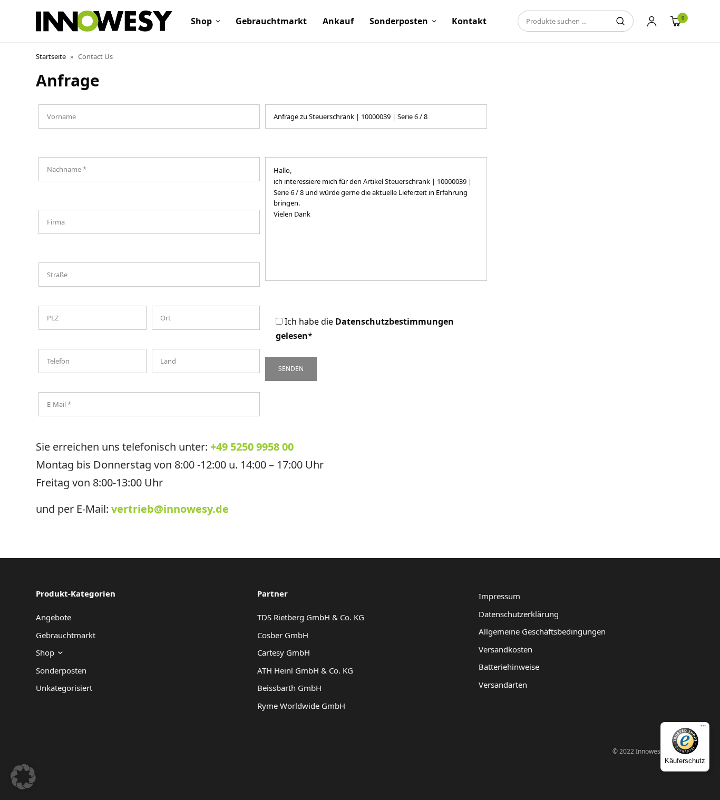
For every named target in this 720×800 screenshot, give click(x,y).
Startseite (51, 56)
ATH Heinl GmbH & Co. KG (305, 670)
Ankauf (338, 21)
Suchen (620, 21)
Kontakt (469, 21)
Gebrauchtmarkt (271, 21)
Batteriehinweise (509, 666)
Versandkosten (505, 649)
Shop (201, 21)
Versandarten (503, 684)
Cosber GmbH (282, 635)
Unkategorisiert (64, 687)
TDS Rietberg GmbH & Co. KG (310, 617)
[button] (23, 777)
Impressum (499, 596)
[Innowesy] (104, 21)
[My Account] (652, 21)
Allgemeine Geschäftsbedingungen (542, 631)
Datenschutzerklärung (519, 614)
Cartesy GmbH (283, 652)
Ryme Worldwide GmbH (301, 705)
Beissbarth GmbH (289, 687)
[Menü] (703, 728)
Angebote (53, 617)
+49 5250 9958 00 (252, 447)
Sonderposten (398, 21)
